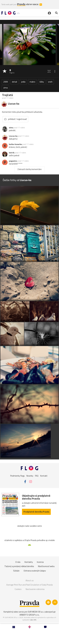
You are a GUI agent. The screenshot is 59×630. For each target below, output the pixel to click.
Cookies (18, 589)
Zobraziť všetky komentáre (29, 169)
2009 (5, 81)
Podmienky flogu (17, 475)
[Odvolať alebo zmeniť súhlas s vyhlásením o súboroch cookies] (48, 602)
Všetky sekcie (32, 4)
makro (32, 81)
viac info (33, 619)
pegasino (13, 161)
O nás (17, 562)
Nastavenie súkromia (35, 589)
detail (14, 81)
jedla (23, 81)
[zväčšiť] (49, 71)
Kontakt (43, 475)
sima (11, 127)
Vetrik (11, 152)
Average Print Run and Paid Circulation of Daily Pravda (29, 584)
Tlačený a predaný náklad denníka (19, 566)
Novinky (29, 475)
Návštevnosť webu (46, 566)
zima (5, 87)
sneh (50, 81)
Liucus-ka (13, 136)
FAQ (36, 475)
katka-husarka (15, 144)
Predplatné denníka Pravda (36, 511)
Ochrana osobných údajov (35, 570)
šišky (42, 81)
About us (30, 580)
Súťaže (16, 570)
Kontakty (29, 562)
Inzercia (40, 562)
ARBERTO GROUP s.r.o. (29, 614)
